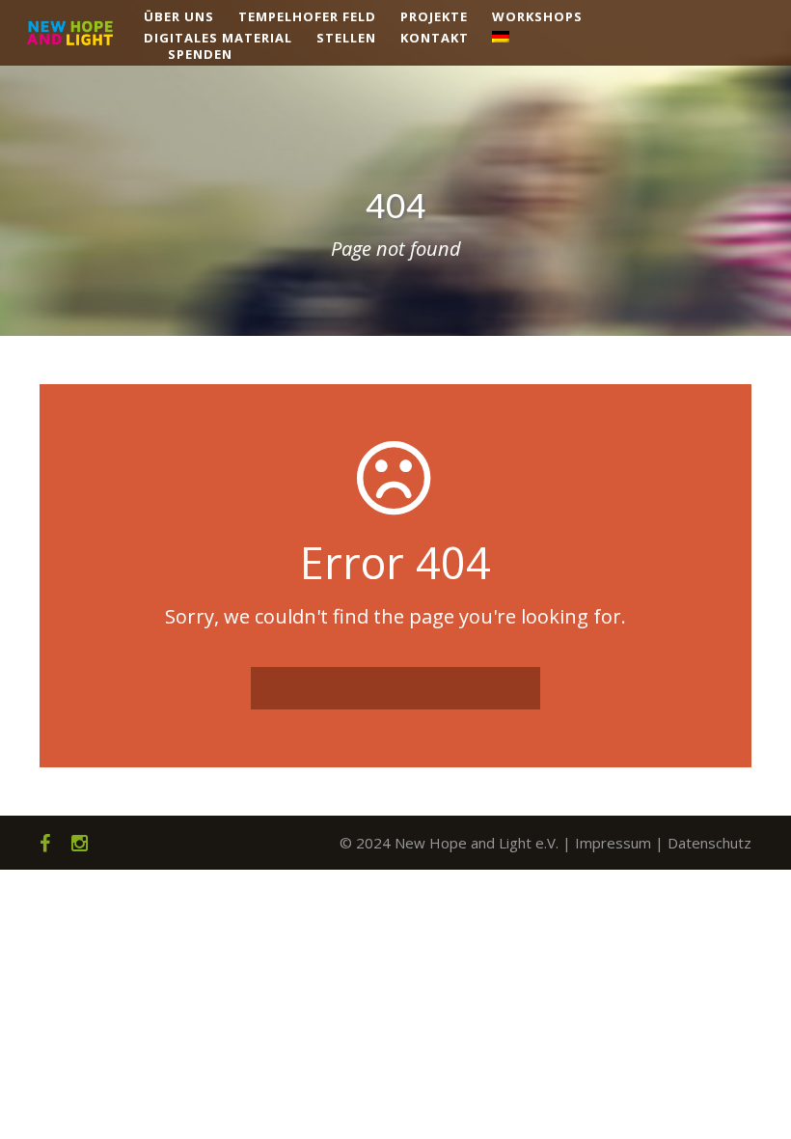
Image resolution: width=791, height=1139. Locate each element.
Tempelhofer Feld (307, 16)
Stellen (346, 37)
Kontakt (434, 37)
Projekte (434, 16)
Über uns (179, 16)
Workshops (537, 16)
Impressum (613, 842)
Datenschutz (709, 842)
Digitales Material (218, 37)
